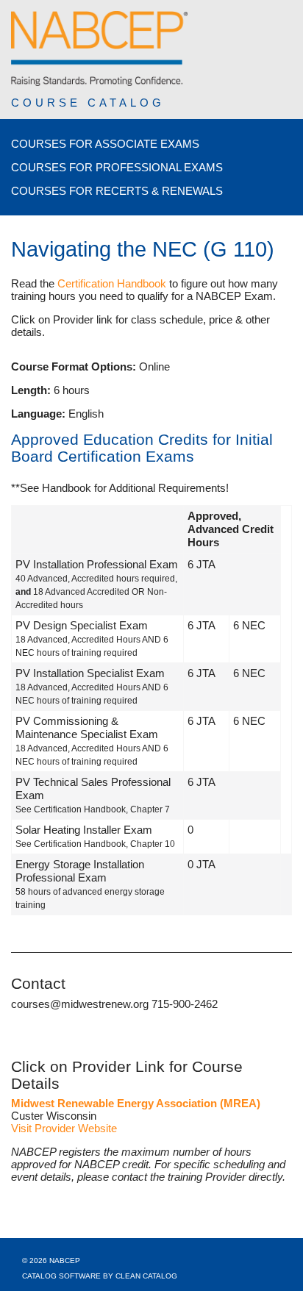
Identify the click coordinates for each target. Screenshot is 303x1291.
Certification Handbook (111, 283)
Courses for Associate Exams (105, 143)
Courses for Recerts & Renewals (117, 191)
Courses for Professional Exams (117, 167)
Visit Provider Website (64, 1128)
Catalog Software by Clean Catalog (99, 1276)
